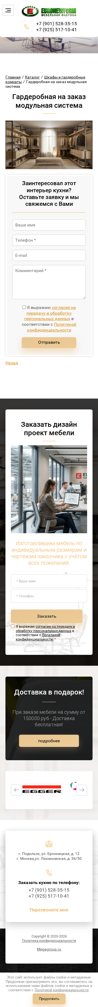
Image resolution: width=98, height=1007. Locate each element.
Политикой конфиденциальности (51, 327)
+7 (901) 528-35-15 (56, 23)
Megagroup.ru (49, 949)
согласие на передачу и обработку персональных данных (50, 313)
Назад (11, 362)
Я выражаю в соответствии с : (45, 632)
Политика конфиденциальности (49, 941)
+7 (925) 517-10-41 (56, 29)
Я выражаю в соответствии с (49, 319)
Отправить (49, 342)
